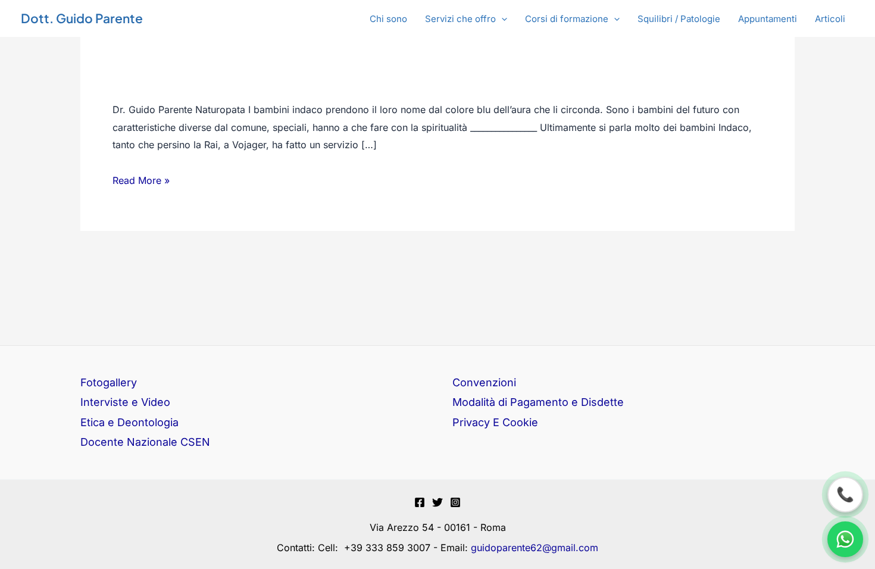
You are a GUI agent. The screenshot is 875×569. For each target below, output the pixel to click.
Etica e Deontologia (129, 422)
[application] (501, 19)
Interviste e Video (125, 402)
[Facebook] (419, 502)
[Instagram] (455, 502)
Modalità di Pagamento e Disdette (538, 402)
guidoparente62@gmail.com (534, 548)
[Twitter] (437, 502)
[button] (466, 19)
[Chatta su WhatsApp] (845, 539)
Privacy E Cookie (495, 422)
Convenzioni (484, 382)
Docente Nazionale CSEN (145, 442)
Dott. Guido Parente (82, 18)
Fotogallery (108, 382)
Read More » (141, 181)
